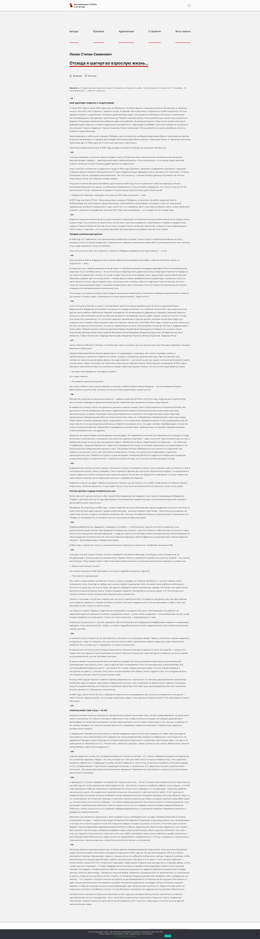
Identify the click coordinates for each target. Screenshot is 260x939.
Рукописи (98, 31)
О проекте (154, 31)
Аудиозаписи (126, 31)
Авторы (73, 31)
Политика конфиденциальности (125, 936)
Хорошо (168, 936)
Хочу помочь (183, 31)
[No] (257, 934)
